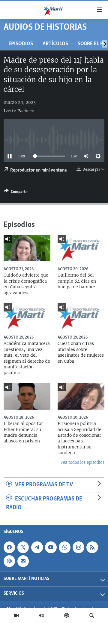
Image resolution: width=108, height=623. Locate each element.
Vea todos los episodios (82, 462)
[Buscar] (92, 615)
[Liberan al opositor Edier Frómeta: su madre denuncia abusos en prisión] (27, 396)
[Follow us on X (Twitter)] (23, 547)
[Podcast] (67, 615)
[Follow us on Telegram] (37, 547)
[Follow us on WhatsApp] (64, 547)
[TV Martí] (16, 615)
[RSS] (92, 547)
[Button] (16, 192)
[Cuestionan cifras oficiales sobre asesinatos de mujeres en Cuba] (81, 316)
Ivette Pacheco (19, 110)
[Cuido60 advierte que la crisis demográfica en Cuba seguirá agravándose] (27, 248)
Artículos (55, 43)
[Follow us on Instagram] (78, 547)
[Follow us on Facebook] (9, 547)
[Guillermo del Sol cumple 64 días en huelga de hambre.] (81, 248)
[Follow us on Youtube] (50, 547)
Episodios (20, 43)
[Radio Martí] (41, 615)
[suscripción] (23, 561)
